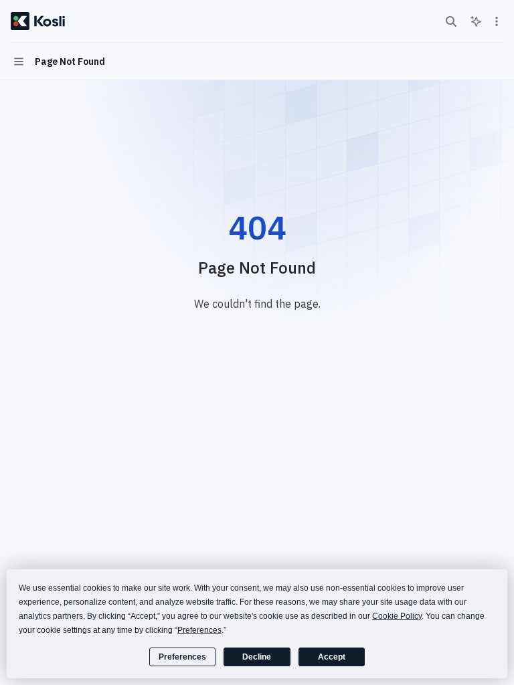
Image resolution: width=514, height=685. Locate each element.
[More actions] (496, 21)
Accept (331, 657)
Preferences (182, 657)
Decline (256, 657)
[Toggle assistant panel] (476, 21)
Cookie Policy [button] (397, 616)
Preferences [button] (199, 630)
